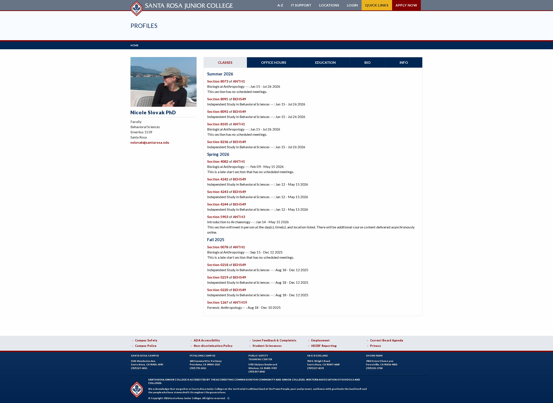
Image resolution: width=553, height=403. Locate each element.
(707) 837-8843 (256, 371)
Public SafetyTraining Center (260, 357)
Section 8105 (217, 124)
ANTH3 (239, 217)
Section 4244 (217, 204)
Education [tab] (325, 62)
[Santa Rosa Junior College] (182, 5)
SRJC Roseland (317, 355)
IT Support (301, 5)
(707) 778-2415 (198, 368)
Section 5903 (217, 217)
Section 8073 (217, 81)
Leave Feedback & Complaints (274, 340)
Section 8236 (217, 142)
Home (134, 45)
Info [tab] (404, 62)
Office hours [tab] (273, 62)
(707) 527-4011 (139, 368)
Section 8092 (217, 111)
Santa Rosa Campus (145, 355)
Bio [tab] (367, 62)
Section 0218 (217, 265)
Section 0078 (217, 247)
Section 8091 (217, 99)
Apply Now (406, 5)
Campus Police (146, 345)
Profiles (143, 25)
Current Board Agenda (386, 340)
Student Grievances (267, 345)
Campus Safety (146, 340)
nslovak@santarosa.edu (149, 142)
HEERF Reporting (324, 345)
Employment (320, 340)
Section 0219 (217, 277)
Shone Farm (374, 355)
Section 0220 (217, 290)
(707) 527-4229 (315, 368)
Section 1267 (217, 302)
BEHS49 (239, 99)
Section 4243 (217, 192)
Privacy (375, 345)
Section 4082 (217, 161)
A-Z (280, 5)
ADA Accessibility (207, 340)
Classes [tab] (225, 62)
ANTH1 (239, 81)
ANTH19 (240, 302)
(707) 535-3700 (374, 368)
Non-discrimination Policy (213, 345)
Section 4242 (217, 179)
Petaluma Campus (202, 355)
